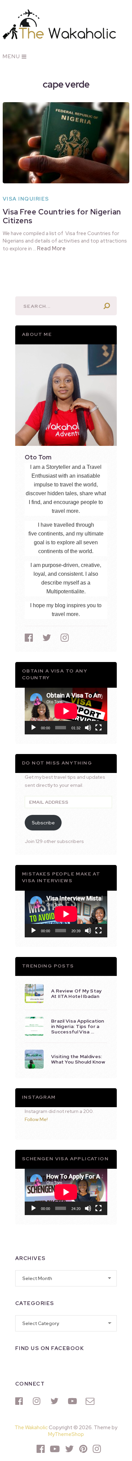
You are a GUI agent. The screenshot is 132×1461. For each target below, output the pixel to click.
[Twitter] (55, 1401)
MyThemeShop (66, 1434)
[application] (66, 711)
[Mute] (88, 727)
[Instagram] (38, 1401)
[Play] (33, 727)
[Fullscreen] (98, 727)
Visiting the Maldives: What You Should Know (78, 1059)
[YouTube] (73, 1401)
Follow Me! (36, 1119)
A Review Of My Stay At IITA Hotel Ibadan (76, 993)
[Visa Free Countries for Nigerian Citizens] (66, 142)
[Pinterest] (83, 1448)
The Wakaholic (31, 1427)
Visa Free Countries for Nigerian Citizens (62, 216)
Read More (51, 248)
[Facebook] (20, 1401)
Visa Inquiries (26, 199)
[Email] (91, 1401)
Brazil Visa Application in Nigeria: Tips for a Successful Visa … (77, 1026)
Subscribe (43, 823)
